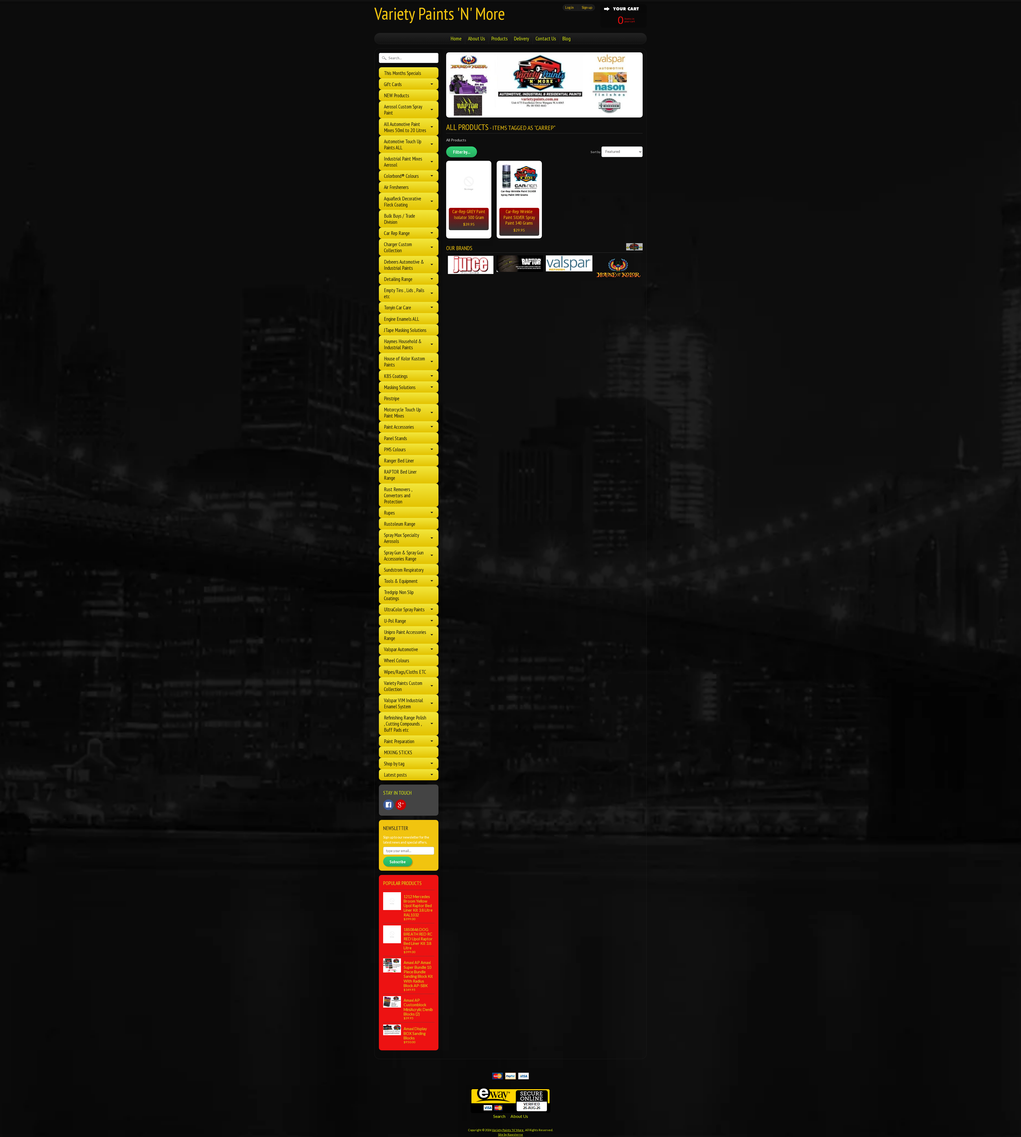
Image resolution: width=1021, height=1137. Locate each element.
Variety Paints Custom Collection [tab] (403, 686)
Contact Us (545, 38)
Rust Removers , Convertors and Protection (398, 495)
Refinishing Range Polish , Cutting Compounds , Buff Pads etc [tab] (405, 723)
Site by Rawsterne (510, 1134)
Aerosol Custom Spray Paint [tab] (403, 109)
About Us (476, 38)
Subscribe (398, 861)
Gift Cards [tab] (393, 84)
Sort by (596, 151)
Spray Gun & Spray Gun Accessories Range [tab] (404, 555)
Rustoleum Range (399, 524)
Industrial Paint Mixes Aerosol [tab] (403, 161)
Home (456, 38)
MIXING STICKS (398, 752)
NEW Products (396, 95)
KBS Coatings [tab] (396, 376)
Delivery (521, 38)
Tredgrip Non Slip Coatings (399, 595)
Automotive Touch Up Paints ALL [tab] (402, 144)
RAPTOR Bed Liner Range (400, 475)
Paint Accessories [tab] (399, 426)
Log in (569, 7)
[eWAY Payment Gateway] (510, 1109)
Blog (566, 38)
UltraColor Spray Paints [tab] (404, 609)
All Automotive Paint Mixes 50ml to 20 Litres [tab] (405, 127)
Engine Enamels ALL (401, 319)
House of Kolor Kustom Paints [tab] (404, 361)
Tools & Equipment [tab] (401, 581)
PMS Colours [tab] (395, 449)
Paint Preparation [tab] (399, 741)
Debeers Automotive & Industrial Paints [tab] (404, 264)
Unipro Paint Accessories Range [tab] (405, 635)
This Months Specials (402, 73)
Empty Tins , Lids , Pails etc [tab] (404, 293)
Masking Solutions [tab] (400, 387)
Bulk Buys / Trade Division (399, 219)
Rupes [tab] (389, 512)
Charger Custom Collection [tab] (398, 247)
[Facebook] (388, 804)
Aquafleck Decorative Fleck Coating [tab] (402, 201)
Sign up (587, 7)
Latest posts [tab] (395, 774)
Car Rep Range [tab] (397, 233)
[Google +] (400, 804)
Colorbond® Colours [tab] (401, 175)
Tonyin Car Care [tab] (397, 307)
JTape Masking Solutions (405, 330)
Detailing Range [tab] (398, 279)
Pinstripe (391, 398)
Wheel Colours (396, 660)
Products (499, 38)
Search (499, 1116)
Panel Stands (395, 438)
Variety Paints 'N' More (439, 13)
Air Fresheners (396, 187)
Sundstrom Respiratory (404, 570)
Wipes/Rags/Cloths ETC (405, 672)
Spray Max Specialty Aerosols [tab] (401, 538)
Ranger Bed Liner (399, 460)
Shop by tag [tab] (394, 763)
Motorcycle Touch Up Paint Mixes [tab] (402, 412)
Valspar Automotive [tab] (401, 649)
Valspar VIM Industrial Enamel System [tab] (403, 703)
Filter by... (461, 152)
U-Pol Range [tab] (395, 620)
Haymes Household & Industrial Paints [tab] (403, 344)
